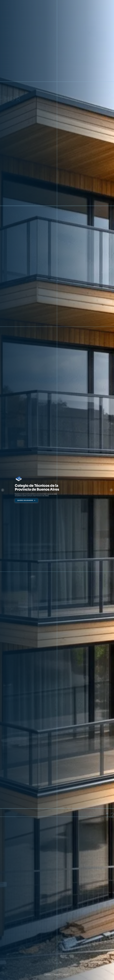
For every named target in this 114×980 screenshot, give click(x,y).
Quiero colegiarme (25, 500)
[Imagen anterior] (2, 490)
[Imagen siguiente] (111, 490)
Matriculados (57, 974)
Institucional (65, 974)
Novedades (48, 974)
